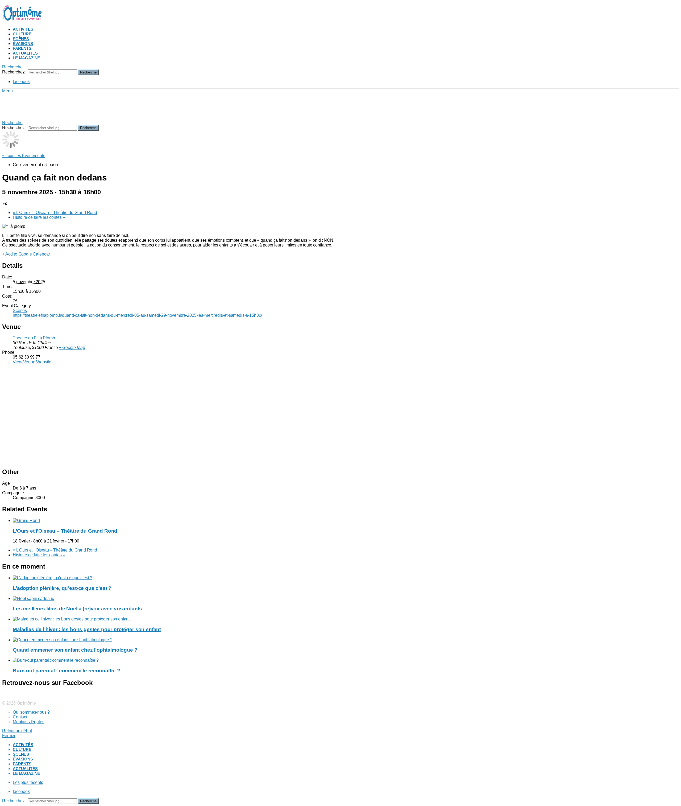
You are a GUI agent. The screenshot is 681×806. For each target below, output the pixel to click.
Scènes (21, 38)
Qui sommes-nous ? (31, 712)
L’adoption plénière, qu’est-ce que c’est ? (62, 588)
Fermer (8, 735)
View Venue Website (32, 362)
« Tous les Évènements (23, 155)
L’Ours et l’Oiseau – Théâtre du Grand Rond (55, 212)
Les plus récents (28, 782)
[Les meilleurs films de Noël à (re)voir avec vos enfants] (346, 598)
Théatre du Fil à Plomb (34, 338)
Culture (22, 34)
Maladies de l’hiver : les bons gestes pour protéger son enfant (87, 629)
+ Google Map (72, 347)
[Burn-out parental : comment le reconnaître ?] (346, 660)
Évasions (23, 43)
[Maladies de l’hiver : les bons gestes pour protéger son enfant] (346, 619)
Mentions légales (28, 721)
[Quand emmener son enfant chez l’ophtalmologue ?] (346, 640)
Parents (22, 48)
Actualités (25, 53)
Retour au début (17, 731)
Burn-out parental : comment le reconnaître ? (66, 670)
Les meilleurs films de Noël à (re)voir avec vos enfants (77, 608)
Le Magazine (26, 58)
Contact (20, 717)
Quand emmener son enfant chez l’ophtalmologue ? (75, 650)
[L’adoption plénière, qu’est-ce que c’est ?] (346, 577)
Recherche (88, 72)
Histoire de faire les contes (39, 217)
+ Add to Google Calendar (26, 254)
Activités (23, 29)
